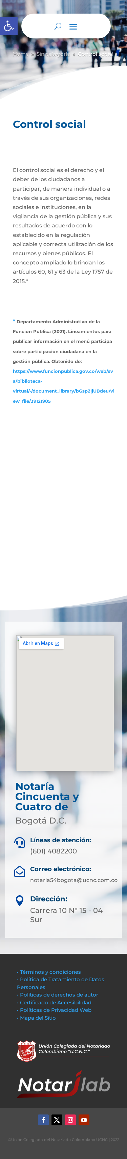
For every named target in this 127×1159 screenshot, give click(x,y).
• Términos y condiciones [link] (49, 972)
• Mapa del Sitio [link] (37, 1018)
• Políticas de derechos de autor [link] (57, 994)
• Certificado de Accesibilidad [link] (54, 1002)
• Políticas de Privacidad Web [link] (54, 1010)
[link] (9, 26)
